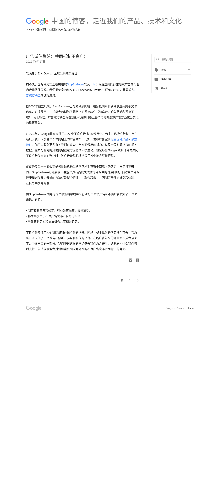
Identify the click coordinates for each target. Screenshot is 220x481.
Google (169, 308)
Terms (191, 308)
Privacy (181, 308)
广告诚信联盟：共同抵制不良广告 (57, 56)
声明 (93, 84)
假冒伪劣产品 (119, 139)
